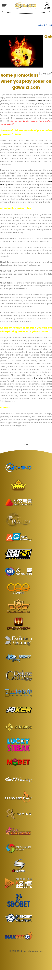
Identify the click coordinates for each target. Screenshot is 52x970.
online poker (37, 378)
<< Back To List (45, 25)
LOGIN (47, 7)
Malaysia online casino (39, 100)
